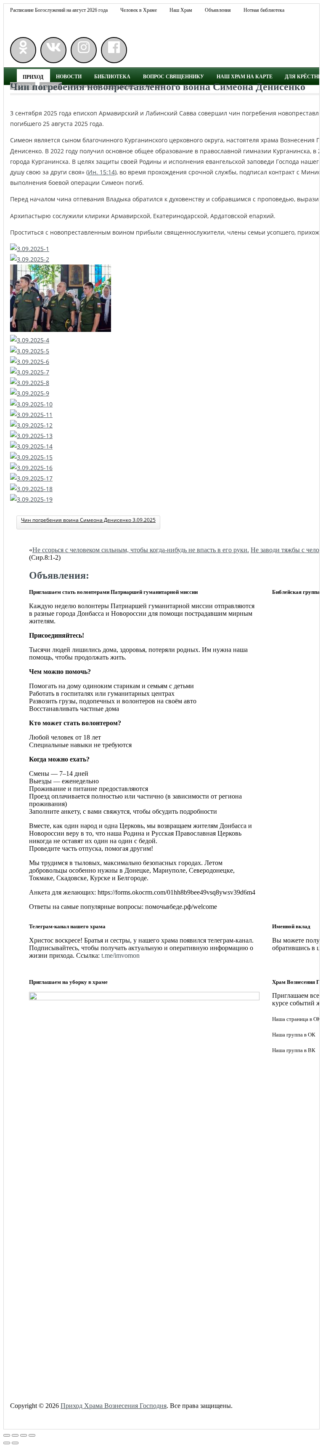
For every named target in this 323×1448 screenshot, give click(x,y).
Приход (51, 86)
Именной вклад (291, 926)
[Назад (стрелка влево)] (6, 1443)
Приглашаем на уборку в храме (68, 982)
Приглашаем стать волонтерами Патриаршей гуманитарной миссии (113, 592)
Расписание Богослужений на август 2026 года (59, 10)
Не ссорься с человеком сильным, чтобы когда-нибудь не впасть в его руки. (140, 549)
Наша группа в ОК (293, 1034)
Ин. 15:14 (101, 172)
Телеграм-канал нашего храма (67, 926)
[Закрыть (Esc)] (6, 1435)
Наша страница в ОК (296, 1019)
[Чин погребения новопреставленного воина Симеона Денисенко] (256, 94)
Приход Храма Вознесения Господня (114, 1405)
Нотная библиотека (264, 10)
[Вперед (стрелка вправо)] (15, 1443)
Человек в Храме (138, 10)
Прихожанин (119, 86)
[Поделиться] (15, 1435)
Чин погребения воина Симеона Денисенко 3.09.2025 (88, 520)
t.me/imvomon (120, 955)
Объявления (218, 10)
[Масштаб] (32, 1435)
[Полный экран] (23, 1435)
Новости (22, 86)
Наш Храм (180, 10)
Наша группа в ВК (293, 1050)
